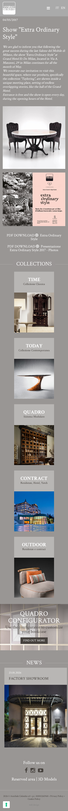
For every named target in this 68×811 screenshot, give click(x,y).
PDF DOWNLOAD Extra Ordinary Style (34, 237)
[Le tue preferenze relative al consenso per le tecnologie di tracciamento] (6, 804)
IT (57, 8)
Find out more (34, 640)
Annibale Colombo (9, 8)
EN (63, 8)
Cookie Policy (34, 799)
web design (34, 804)
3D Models (47, 779)
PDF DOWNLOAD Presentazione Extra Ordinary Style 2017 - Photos (34, 248)
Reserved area (23, 779)
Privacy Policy (56, 796)
